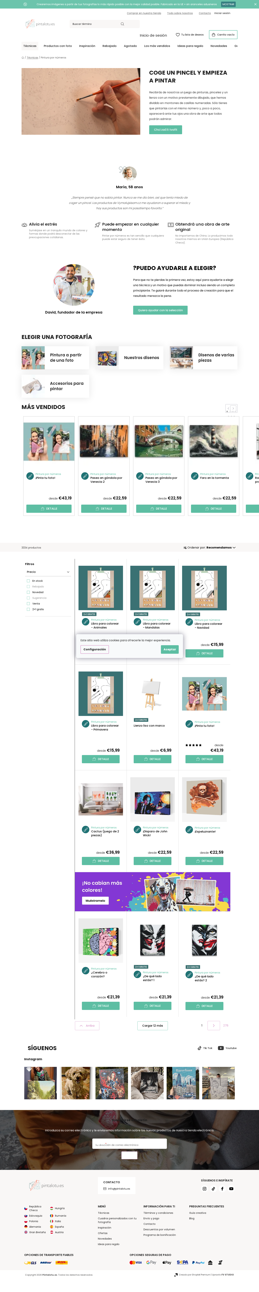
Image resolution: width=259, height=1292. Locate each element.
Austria (59, 1232)
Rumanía (60, 1216)
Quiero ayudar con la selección (160, 310)
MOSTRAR (228, 4)
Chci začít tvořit (165, 130)
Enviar (129, 1155)
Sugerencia (39, 598)
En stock (37, 580)
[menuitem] (30, 46)
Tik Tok (207, 1048)
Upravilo (223, 1274)
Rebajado (38, 586)
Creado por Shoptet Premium (194, 1274)
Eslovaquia (35, 1216)
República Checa (35, 1208)
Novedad (37, 592)
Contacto (205, 13)
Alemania (35, 1227)
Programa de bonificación (159, 1235)
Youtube (231, 1048)
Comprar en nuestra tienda (144, 13)
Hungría (60, 1208)
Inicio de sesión (153, 35)
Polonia (33, 1221)
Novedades (105, 1238)
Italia (58, 1221)
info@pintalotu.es (119, 1189)
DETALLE (51, 509)
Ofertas (103, 1233)
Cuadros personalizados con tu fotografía (117, 1220)
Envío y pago (151, 1218)
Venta (36, 603)
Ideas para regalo (108, 1244)
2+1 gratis (38, 609)
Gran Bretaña (37, 1232)
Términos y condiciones (158, 1213)
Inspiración (104, 1227)
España (59, 1227)
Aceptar (170, 649)
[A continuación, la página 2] (214, 1025)
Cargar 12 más (152, 1026)
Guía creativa (197, 1213)
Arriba (90, 1026)
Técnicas (103, 1213)
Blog (191, 1218)
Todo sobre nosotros (180, 13)
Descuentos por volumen (159, 1229)
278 (225, 1025)
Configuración (94, 649)
